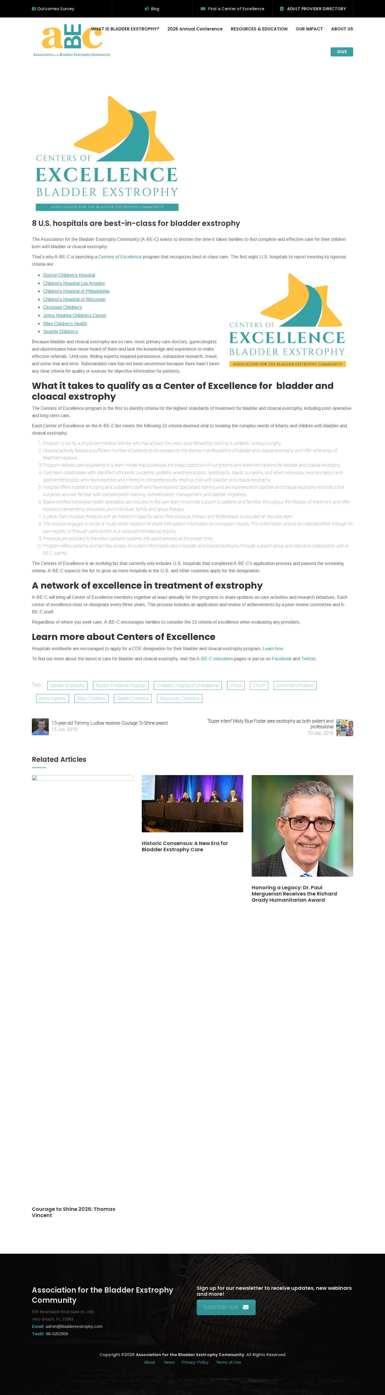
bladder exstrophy (67, 685)
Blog (155, 9)
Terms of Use (228, 1362)
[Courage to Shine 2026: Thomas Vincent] (82, 990)
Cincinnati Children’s (62, 307)
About (150, 1362)
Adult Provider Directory (316, 9)
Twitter (308, 658)
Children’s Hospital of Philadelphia (76, 291)
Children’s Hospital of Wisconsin (74, 299)
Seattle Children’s (60, 331)
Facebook (282, 658)
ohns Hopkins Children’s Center (75, 315)
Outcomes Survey (55, 9)
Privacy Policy (195, 1362)
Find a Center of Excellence (235, 9)
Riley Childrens (91, 698)
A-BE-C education (215, 658)
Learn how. (273, 648)
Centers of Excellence (120, 256)
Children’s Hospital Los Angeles (74, 283)
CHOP (259, 685)
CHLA (236, 685)
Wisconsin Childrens (179, 698)
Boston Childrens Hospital (120, 685)
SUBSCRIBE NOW (221, 1307)
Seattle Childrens (133, 698)
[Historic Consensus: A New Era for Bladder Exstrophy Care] (192, 807)
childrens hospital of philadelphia (188, 685)
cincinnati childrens (295, 685)
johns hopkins (52, 698)
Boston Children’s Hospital (69, 275)
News (169, 1362)
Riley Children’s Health (65, 323)
